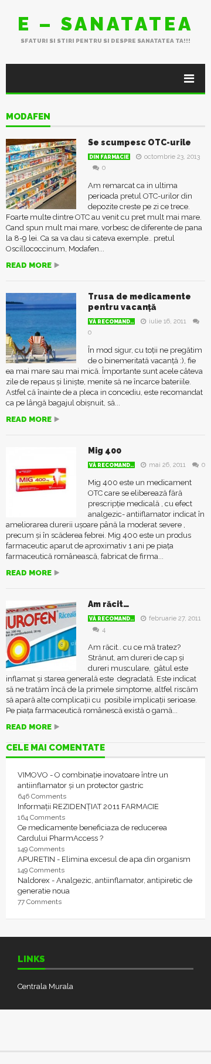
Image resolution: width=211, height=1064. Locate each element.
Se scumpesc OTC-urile (139, 142)
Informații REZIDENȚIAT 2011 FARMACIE (88, 806)
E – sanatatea (105, 24)
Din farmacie (109, 157)
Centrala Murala (45, 986)
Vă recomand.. (111, 322)
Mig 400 (104, 450)
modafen (28, 117)
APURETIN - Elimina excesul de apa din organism (104, 859)
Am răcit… (108, 604)
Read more (29, 265)
